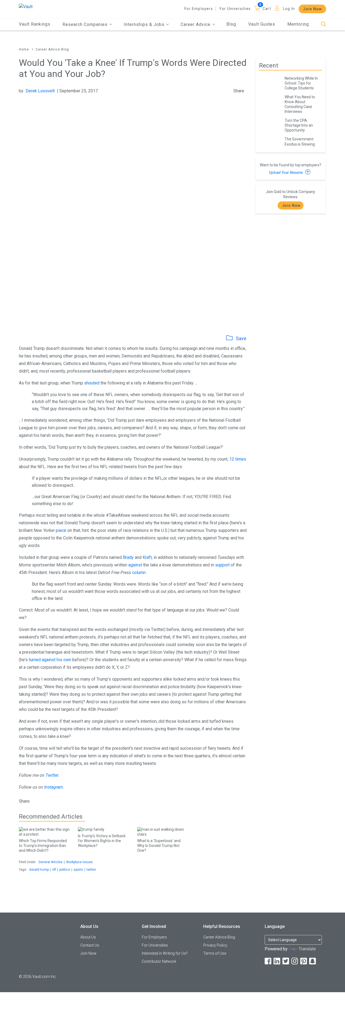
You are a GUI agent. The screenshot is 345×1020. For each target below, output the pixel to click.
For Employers (198, 8)
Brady (128, 557)
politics (64, 869)
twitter (91, 869)
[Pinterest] (304, 961)
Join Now (312, 9)
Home (24, 49)
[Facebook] (268, 961)
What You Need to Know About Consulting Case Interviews (300, 104)
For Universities (235, 8)
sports (78, 869)
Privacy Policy (215, 945)
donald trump (39, 869)
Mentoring (298, 24)
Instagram (53, 787)
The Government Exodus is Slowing (300, 141)
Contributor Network (159, 961)
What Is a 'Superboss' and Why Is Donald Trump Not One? (159, 846)
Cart (267, 8)
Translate (307, 948)
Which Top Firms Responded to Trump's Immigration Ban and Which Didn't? (43, 846)
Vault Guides (261, 24)
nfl (54, 869)
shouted (91, 383)
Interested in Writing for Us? (165, 953)
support (222, 565)
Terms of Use (214, 953)
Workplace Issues (79, 862)
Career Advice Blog (52, 49)
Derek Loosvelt (40, 90)
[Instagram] (295, 961)
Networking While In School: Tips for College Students (301, 83)
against (135, 565)
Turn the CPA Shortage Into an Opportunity (299, 125)
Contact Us (89, 945)
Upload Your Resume (286, 172)
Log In (289, 8)
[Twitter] (286, 961)
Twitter (52, 775)
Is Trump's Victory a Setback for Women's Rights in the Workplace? (102, 841)
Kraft (147, 557)
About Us (88, 937)
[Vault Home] (26, 6)
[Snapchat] (313, 961)
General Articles (51, 862)
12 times (237, 459)
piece (61, 530)
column (139, 572)
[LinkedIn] (277, 961)
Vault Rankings (34, 24)
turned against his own (50, 659)
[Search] (323, 24)
